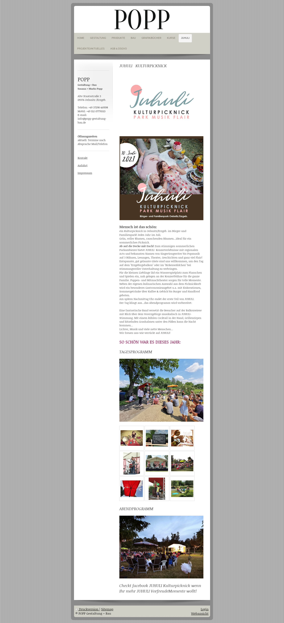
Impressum (85, 173)
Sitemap (107, 609)
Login (205, 609)
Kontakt (83, 158)
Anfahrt (83, 165)
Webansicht (200, 613)
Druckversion (88, 609)
